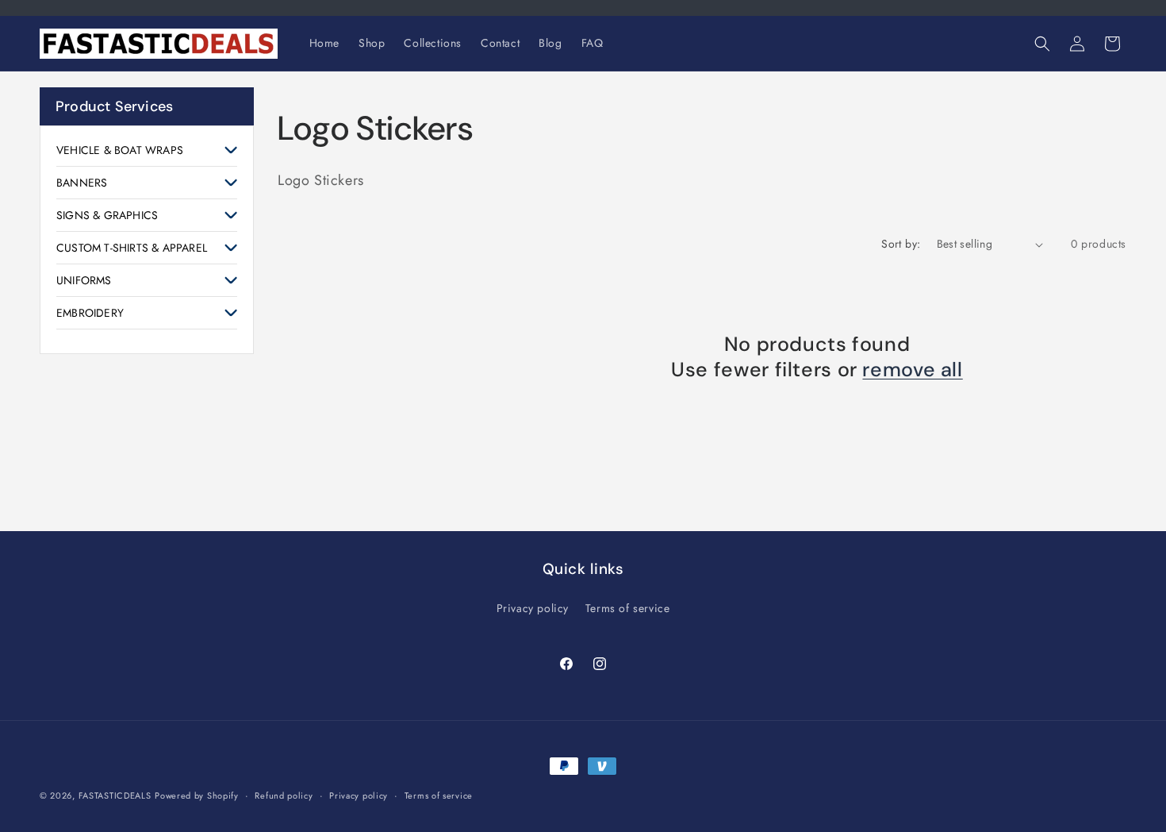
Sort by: (900, 244)
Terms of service (627, 608)
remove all (912, 370)
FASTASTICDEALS (115, 795)
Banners (81, 183)
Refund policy (284, 794)
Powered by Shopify (197, 795)
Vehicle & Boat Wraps (119, 150)
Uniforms (84, 280)
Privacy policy (533, 608)
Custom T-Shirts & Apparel (131, 248)
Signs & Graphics (107, 215)
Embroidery (90, 313)
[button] (1042, 43)
